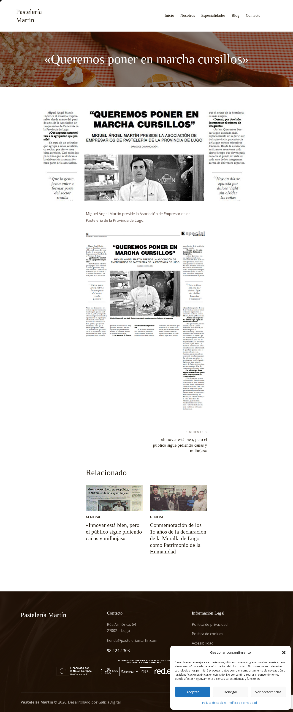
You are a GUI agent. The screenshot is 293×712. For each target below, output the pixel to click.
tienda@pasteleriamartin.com (132, 640)
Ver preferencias (268, 692)
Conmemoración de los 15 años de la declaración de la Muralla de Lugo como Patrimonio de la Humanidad (178, 538)
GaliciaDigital (109, 702)
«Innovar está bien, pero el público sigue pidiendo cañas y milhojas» (114, 531)
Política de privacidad (243, 703)
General (93, 517)
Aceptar (193, 692)
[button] (284, 652)
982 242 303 (118, 650)
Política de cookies (214, 703)
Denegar (230, 692)
